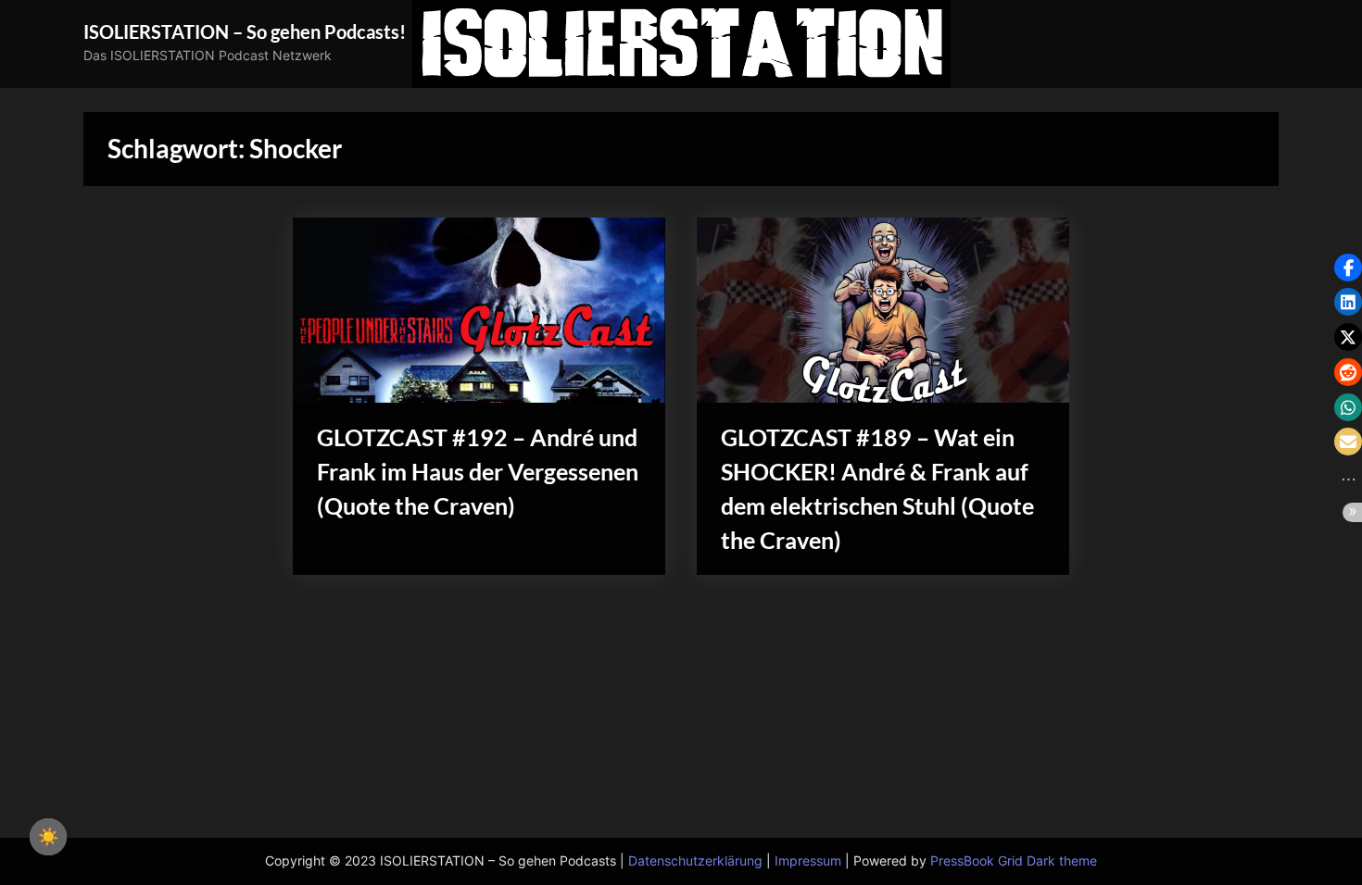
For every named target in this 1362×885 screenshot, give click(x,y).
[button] (1348, 267)
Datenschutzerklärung (695, 861)
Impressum (808, 861)
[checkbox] (48, 836)
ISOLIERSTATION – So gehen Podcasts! (244, 31)
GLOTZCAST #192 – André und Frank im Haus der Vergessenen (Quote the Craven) (477, 471)
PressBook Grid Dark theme (1013, 861)
